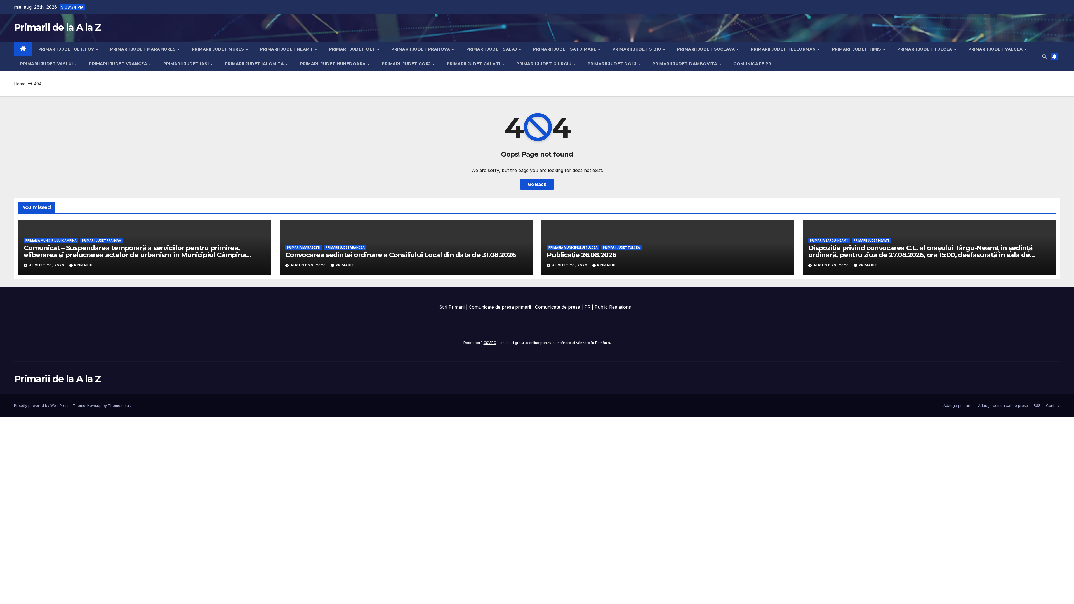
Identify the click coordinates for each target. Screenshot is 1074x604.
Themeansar (119, 405)
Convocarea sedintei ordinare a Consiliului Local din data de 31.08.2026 (400, 255)
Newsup (94, 405)
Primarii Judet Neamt (287, 49)
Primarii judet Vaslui (47, 63)
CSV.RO (490, 343)
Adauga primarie (957, 405)
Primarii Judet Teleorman (784, 49)
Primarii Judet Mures (219, 49)
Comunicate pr (752, 63)
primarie (83, 265)
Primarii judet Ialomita (255, 63)
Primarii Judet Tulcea (925, 49)
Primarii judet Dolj (613, 63)
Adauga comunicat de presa (1003, 405)
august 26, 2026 (47, 265)
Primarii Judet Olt (353, 49)
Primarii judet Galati (474, 63)
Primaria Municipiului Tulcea (573, 247)
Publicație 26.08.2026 (581, 255)
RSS (1037, 405)
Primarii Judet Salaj (492, 49)
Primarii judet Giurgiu (544, 63)
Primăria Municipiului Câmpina (51, 240)
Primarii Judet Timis (857, 49)
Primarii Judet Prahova (421, 49)
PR (587, 307)
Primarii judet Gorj (407, 63)
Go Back (537, 184)
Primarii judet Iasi (186, 63)
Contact (1053, 405)
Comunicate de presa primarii (500, 307)
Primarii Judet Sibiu (638, 49)
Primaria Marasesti (303, 247)
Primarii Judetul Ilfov (67, 49)
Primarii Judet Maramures (143, 49)
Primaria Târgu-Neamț (829, 240)
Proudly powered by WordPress (42, 405)
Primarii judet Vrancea (119, 63)
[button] (1044, 56)
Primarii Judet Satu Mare (565, 49)
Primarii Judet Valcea (996, 49)
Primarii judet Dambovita (686, 63)
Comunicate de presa (557, 307)
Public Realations (613, 307)
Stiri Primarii (452, 307)
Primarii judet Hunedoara (333, 63)
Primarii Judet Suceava (706, 49)
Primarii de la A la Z (57, 27)
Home (20, 83)
